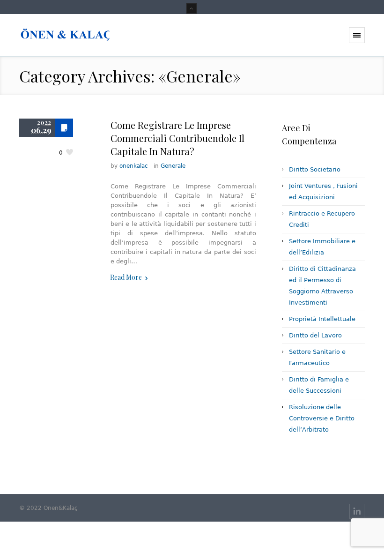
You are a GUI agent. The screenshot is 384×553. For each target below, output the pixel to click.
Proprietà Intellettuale (322, 318)
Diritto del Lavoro (315, 335)
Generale (173, 166)
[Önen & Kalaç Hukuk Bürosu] (67, 35)
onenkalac (133, 166)
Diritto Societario (314, 169)
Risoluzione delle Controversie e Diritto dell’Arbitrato (321, 418)
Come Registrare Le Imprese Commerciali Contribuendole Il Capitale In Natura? (177, 138)
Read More (126, 277)
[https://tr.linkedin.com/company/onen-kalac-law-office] (356, 511)
